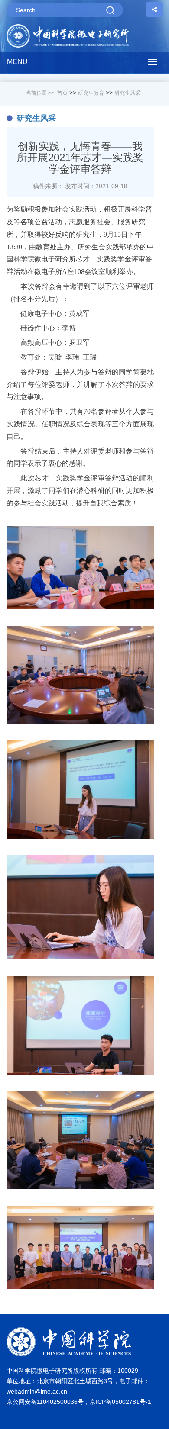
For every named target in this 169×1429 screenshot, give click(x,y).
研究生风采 (127, 93)
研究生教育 (91, 93)
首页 (62, 93)
